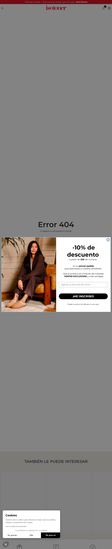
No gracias (12, 535)
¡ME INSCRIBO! (83, 296)
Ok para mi (51, 535)
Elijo (31, 535)
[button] (5, 544)
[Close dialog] (108, 239)
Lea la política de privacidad (15, 526)
